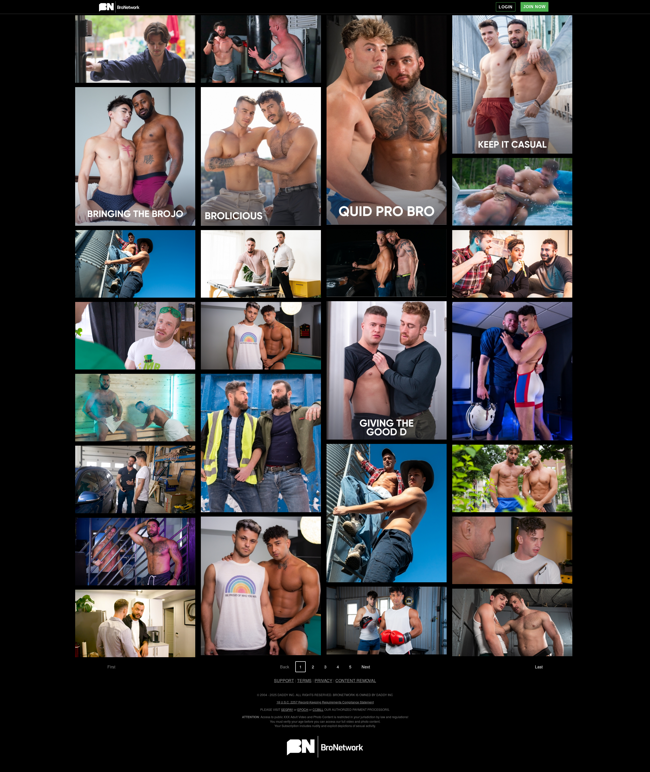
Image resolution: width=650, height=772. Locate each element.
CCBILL (318, 709)
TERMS (304, 680)
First (111, 667)
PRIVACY (323, 680)
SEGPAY (287, 709)
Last (539, 667)
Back (284, 667)
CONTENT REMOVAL (355, 680)
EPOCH (302, 709)
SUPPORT (284, 680)
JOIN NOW (534, 7)
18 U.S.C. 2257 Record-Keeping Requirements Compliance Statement (325, 702)
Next (366, 667)
